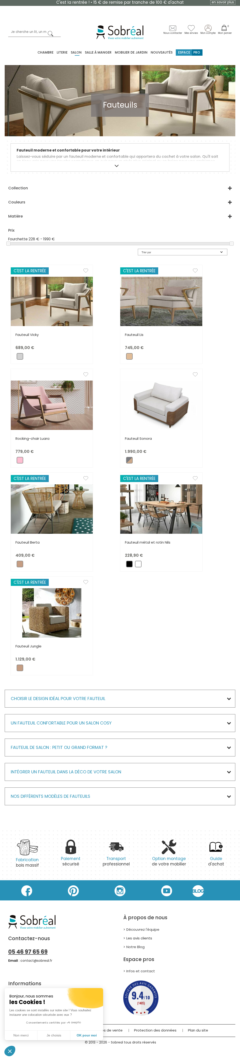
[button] (9, 1051)
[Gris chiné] (20, 357)
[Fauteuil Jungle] (52, 612)
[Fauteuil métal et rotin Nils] (161, 508)
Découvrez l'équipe (142, 929)
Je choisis (54, 1035)
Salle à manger (98, 52)
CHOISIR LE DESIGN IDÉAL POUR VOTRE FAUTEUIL (58, 698)
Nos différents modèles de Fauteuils (50, 796)
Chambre (45, 52)
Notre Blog (135, 946)
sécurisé (70, 861)
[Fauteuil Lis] (161, 301)
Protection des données (155, 1030)
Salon (76, 52)
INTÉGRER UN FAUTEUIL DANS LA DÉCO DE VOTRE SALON (66, 772)
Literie (62, 52)
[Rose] (20, 461)
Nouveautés (161, 52)
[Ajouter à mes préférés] (88, 271)
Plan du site (198, 1030)
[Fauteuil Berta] (52, 508)
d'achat (216, 861)
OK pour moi (87, 1035)
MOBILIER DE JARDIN (131, 52)
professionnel (116, 861)
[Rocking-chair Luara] (52, 405)
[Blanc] (138, 565)
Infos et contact (140, 971)
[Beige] (129, 357)
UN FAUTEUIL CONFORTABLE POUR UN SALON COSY (61, 723)
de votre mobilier (169, 861)
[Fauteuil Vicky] (52, 301)
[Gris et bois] (129, 461)
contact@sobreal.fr (36, 960)
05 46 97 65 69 (28, 952)
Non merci (21, 1035)
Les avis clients (139, 938)
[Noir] (129, 565)
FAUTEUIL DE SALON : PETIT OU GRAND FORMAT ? (59, 747)
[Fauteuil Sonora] (161, 405)
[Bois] (20, 565)
